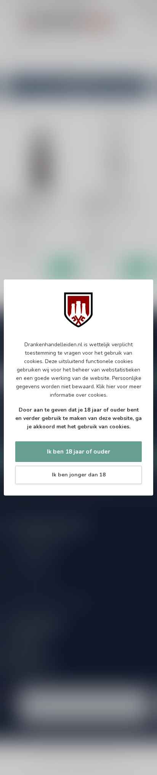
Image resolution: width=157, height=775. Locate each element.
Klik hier (105, 386)
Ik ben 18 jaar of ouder (78, 451)
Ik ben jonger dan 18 (79, 474)
